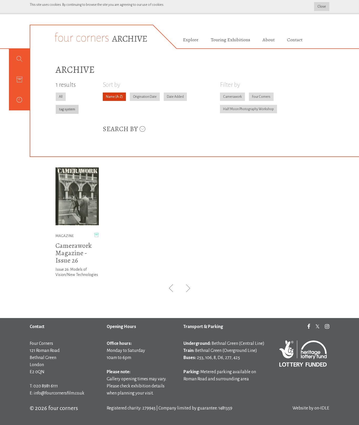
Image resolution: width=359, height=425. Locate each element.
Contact (294, 40)
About (269, 40)
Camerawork (232, 97)
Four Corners (261, 97)
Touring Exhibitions (230, 40)
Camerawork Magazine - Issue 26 (73, 253)
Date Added (175, 97)
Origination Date (145, 97)
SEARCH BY (121, 129)
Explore (190, 40)
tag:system (67, 109)
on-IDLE (321, 408)
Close (321, 6)
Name (110, 97)
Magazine (64, 236)
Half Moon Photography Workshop (248, 109)
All (61, 97)
